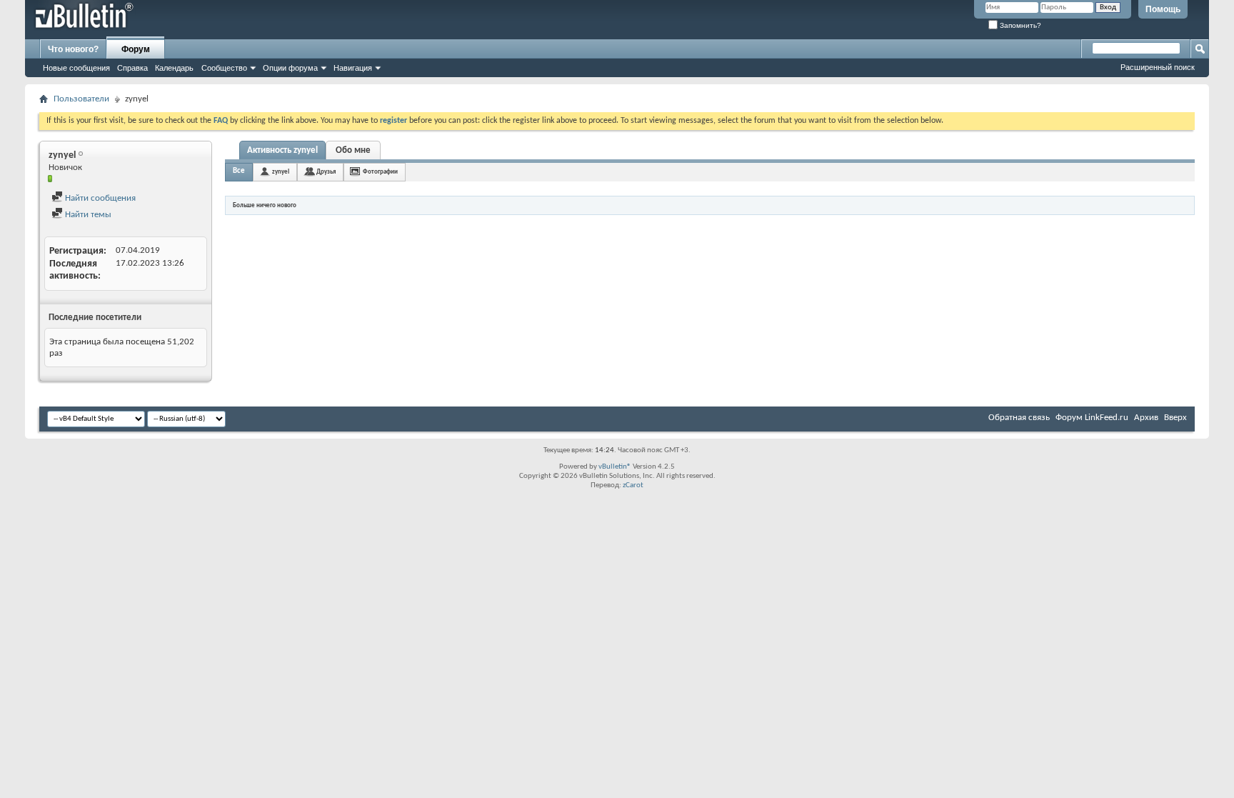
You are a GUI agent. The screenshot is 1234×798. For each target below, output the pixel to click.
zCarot (633, 485)
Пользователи (81, 99)
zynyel (280, 172)
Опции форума (290, 68)
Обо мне (353, 150)
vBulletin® (614, 467)
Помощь (1162, 9)
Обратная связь (1019, 417)
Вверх (1175, 417)
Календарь (174, 68)
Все (239, 171)
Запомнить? (1019, 25)
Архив (1146, 417)
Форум (135, 49)
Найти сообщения (99, 198)
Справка (132, 68)
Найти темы (87, 214)
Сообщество (224, 68)
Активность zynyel (282, 150)
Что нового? (73, 49)
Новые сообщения (76, 68)
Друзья (326, 172)
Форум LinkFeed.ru (1091, 417)
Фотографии (380, 172)
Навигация (352, 68)
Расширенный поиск (1157, 67)
